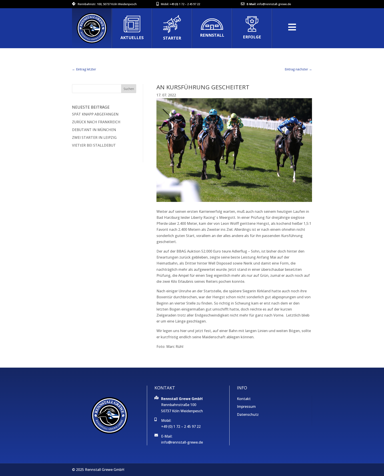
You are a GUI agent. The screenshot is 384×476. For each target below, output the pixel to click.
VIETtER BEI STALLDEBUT (94, 145)
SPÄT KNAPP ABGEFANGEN (95, 114)
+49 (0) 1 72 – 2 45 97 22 (185, 4)
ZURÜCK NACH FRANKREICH (96, 121)
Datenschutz (248, 414)
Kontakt (244, 398)
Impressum (246, 406)
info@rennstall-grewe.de (274, 4)
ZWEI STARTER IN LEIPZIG (94, 137)
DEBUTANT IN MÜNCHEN (94, 129)
